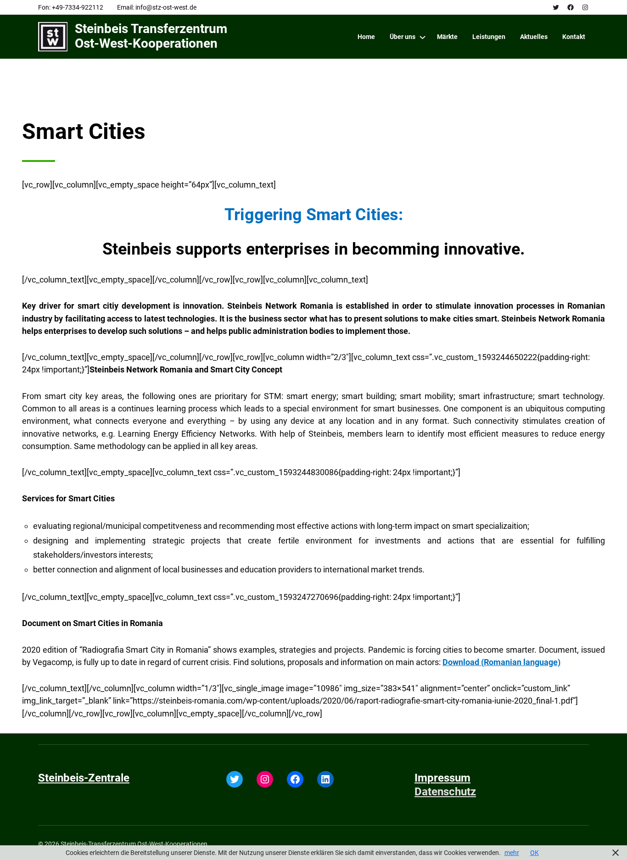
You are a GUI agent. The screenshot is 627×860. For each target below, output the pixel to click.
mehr (511, 852)
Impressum (442, 777)
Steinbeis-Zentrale (83, 777)
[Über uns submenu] (422, 36)
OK (534, 852)
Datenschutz (445, 791)
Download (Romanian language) (501, 662)
